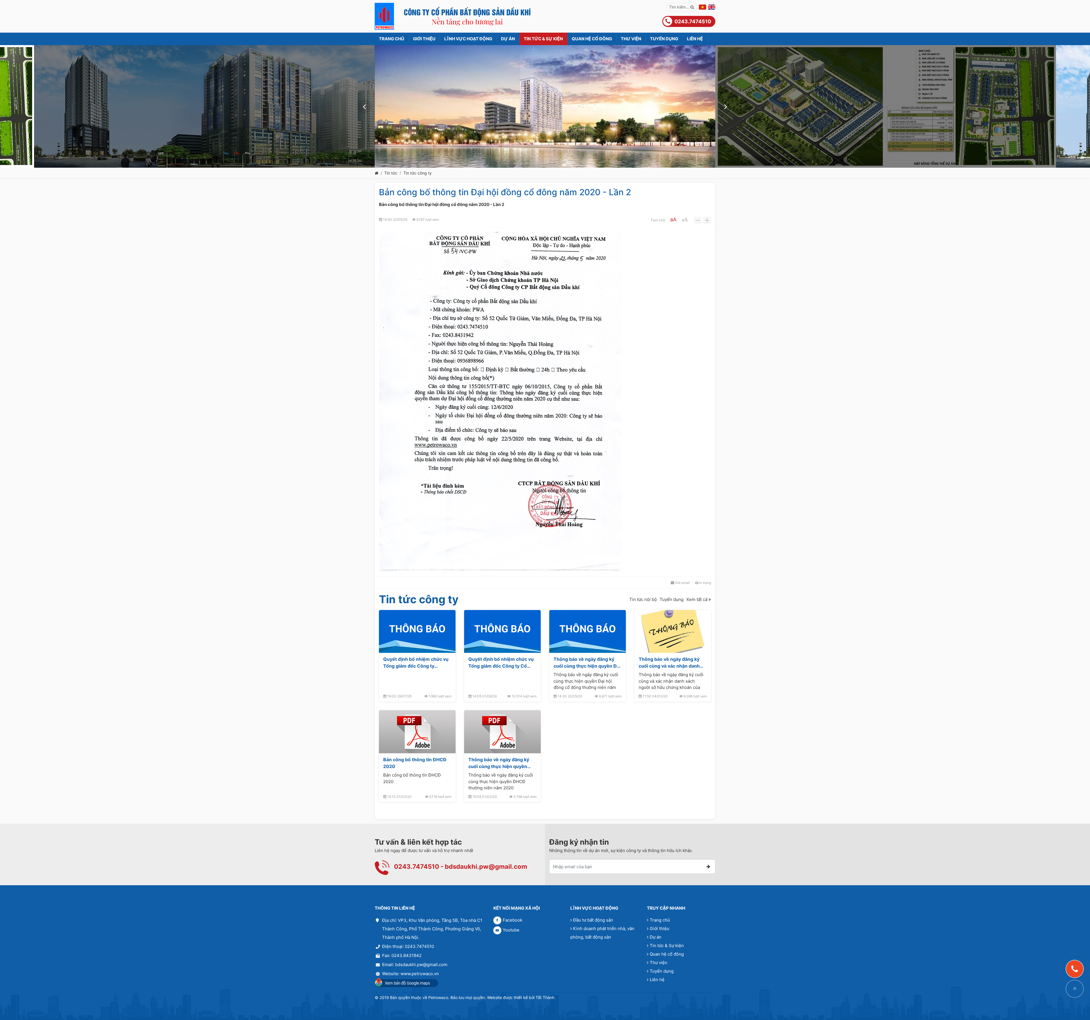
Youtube (511, 930)
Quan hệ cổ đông (667, 954)
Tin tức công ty (417, 173)
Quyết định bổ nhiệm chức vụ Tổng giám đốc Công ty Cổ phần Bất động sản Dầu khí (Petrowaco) (501, 662)
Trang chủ (660, 920)
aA (673, 219)
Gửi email (682, 583)
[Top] (1074, 988)
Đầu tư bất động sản (593, 920)
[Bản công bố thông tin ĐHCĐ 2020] (417, 731)
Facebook (512, 920)
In (704, 583)
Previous (365, 106)
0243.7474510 (416, 866)
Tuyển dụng (672, 599)
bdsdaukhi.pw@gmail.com (486, 866)
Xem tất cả (697, 599)
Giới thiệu (659, 928)
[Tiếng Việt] (702, 7)
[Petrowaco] (453, 16)
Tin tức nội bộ (643, 599)
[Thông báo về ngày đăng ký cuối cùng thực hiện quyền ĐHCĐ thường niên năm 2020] (502, 731)
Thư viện (658, 962)
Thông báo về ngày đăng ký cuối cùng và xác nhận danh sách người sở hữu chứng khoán (669, 662)
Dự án (655, 937)
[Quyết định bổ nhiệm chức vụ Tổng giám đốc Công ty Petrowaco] (417, 631)
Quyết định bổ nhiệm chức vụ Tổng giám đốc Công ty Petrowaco (415, 662)
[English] (711, 7)
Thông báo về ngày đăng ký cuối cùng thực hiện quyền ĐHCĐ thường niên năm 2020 (501, 763)
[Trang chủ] (376, 173)
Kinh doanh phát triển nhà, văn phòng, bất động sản (602, 933)
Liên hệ (657, 979)
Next (725, 106)
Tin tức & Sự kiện (667, 945)
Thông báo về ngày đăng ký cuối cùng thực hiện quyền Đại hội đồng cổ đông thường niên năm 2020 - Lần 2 (587, 662)
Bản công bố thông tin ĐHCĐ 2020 (415, 763)
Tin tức (390, 173)
